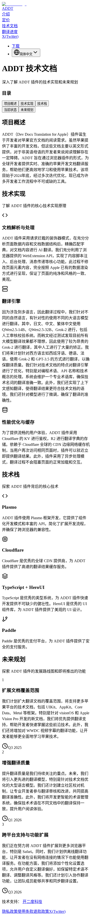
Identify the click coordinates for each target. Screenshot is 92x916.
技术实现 (27, 104)
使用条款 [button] (25, 911)
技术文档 (10, 26)
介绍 (6, 14)
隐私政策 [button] (10, 911)
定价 (6, 20)
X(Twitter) (10, 36)
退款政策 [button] (41, 911)
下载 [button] (16, 46)
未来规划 (27, 110)
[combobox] (26, 53)
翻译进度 (10, 32)
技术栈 (42, 104)
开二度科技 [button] (32, 902)
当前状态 (10, 110)
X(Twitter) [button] (57, 911)
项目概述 (10, 104)
